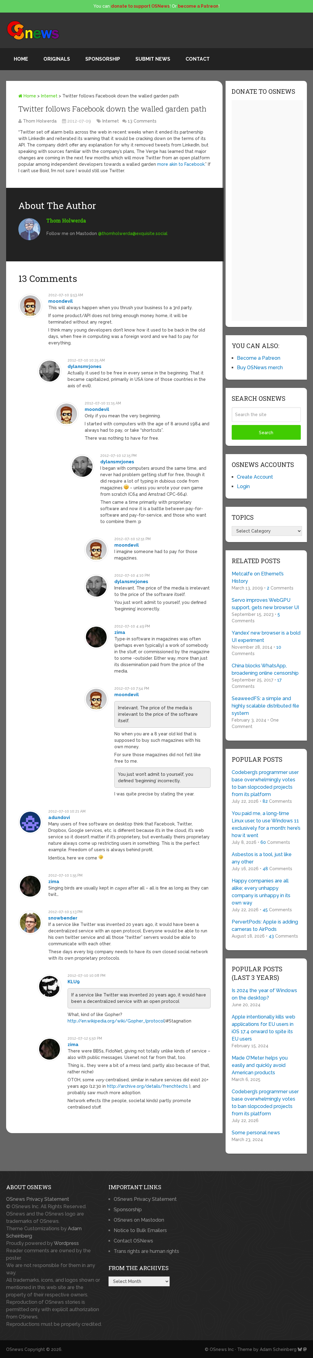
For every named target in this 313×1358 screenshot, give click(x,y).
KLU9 (74, 981)
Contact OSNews (133, 1241)
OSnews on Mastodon (139, 1220)
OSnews (14, 1349)
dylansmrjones (84, 366)
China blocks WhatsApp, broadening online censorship (265, 669)
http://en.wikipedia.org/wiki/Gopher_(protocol (116, 1021)
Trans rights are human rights (146, 1251)
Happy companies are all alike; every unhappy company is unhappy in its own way (261, 892)
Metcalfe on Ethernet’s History (258, 577)
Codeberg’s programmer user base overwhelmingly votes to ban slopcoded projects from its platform (265, 783)
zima (119, 632)
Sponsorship (102, 59)
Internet (49, 95)
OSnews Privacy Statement (37, 1199)
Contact (198, 59)
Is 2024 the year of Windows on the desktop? (264, 994)
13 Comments (142, 121)
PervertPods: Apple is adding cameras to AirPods (265, 925)
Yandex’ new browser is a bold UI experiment (266, 636)
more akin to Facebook (180, 164)
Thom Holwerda (40, 121)
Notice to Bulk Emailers (140, 1230)
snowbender (62, 918)
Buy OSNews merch (260, 367)
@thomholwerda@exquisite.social (133, 233)
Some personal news (256, 1133)
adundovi (59, 817)
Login (243, 486)
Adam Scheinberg (278, 1349)
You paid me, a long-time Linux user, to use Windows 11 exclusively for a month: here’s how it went (266, 824)
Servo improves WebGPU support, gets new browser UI (265, 603)
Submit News (152, 59)
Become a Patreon (258, 358)
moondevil (60, 301)
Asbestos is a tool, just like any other (262, 858)
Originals (56, 59)
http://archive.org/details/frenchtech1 (147, 1086)
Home (21, 59)
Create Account (255, 477)
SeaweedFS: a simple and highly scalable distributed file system (265, 706)
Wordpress (66, 1243)
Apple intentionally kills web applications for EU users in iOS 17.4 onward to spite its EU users (263, 1028)
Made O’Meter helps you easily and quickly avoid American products (260, 1065)
